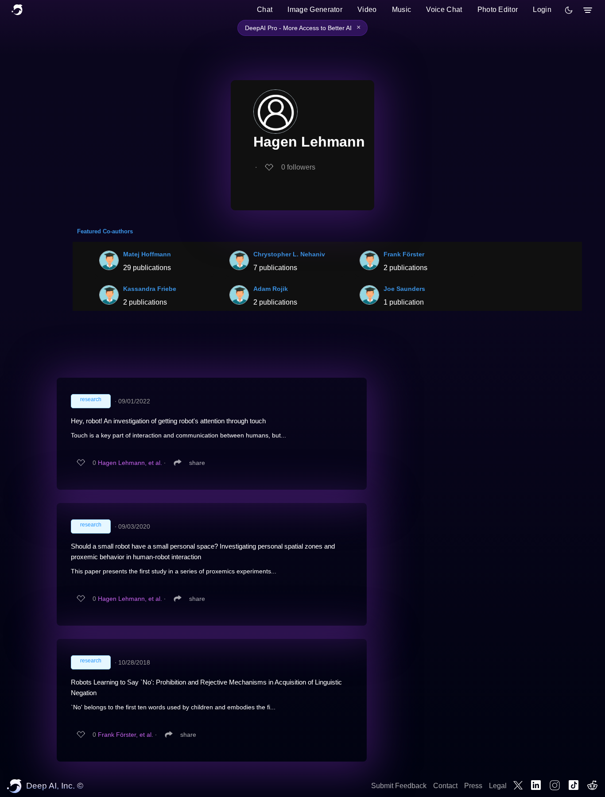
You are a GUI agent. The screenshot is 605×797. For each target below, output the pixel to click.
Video (367, 9)
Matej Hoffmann (147, 254)
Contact (445, 785)
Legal (498, 785)
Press (473, 785)
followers (298, 167)
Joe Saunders (404, 288)
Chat (264, 9)
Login (542, 9)
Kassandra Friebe (149, 288)
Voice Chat (444, 9)
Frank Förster (404, 254)
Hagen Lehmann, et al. (130, 462)
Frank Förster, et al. (125, 734)
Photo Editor (497, 9)
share (197, 462)
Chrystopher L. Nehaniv (289, 254)
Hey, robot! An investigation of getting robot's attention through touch (168, 421)
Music (401, 9)
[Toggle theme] (569, 10)
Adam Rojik (270, 288)
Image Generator (314, 9)
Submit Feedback (399, 785)
